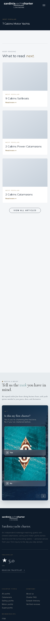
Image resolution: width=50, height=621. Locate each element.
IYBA (4, 619)
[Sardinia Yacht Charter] (18, 5)
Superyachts (7, 608)
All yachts (6, 594)
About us (30, 594)
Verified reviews (33, 604)
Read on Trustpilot (13, 570)
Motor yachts (7, 604)
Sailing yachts (8, 601)
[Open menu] (44, 5)
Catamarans (7, 597)
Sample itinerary (33, 601)
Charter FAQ (31, 597)
